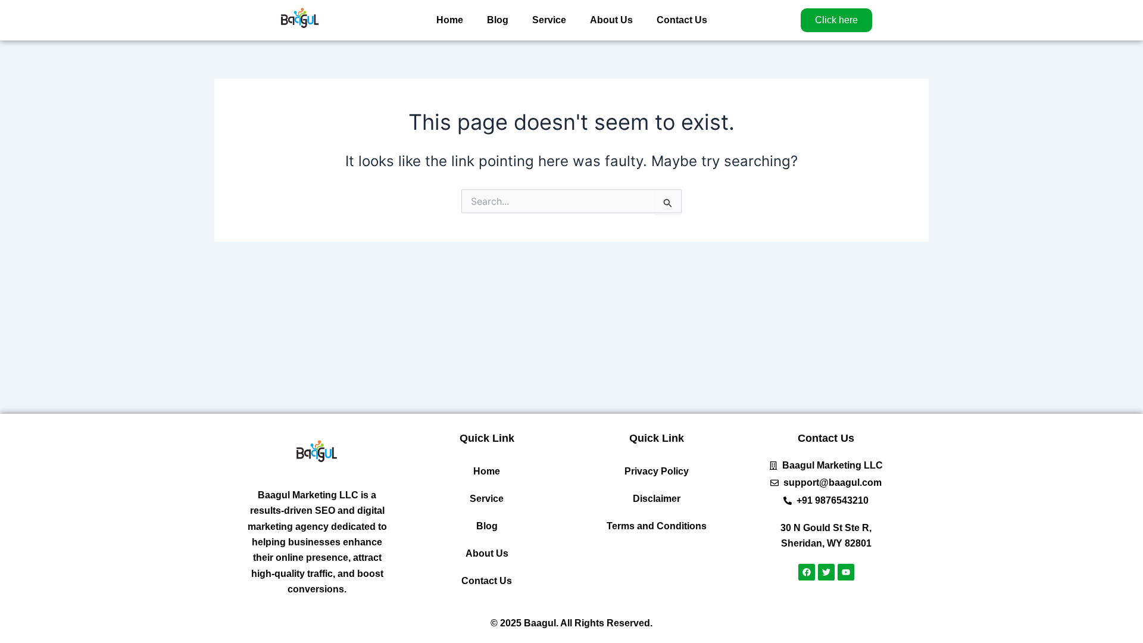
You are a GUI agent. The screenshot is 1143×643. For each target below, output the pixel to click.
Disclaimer (656, 499)
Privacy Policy (656, 471)
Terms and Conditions (657, 526)
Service (549, 20)
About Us (611, 20)
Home (449, 20)
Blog (497, 20)
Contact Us (682, 20)
